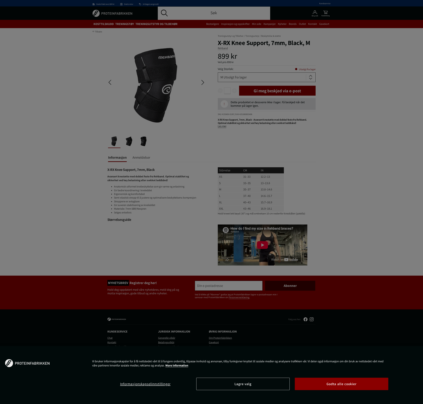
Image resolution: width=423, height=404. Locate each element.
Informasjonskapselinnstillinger (145, 384)
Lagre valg (243, 384)
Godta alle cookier (342, 384)
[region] (211, 375)
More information (176, 365)
